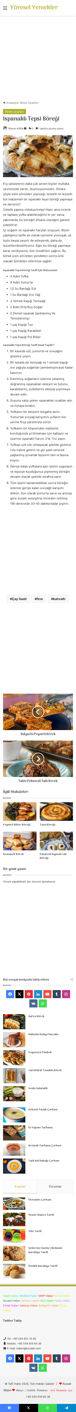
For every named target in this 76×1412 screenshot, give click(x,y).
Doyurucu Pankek (40, 1052)
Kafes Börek (36, 1016)
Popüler (20, 1186)
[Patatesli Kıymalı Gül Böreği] (56, 841)
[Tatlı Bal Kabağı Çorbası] (14, 1166)
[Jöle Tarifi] (14, 1236)
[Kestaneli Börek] (19, 841)
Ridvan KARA (15, 128)
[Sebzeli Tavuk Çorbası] (14, 1114)
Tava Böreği (47, 824)
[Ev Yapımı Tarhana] (14, 1132)
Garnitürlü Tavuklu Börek (45, 1070)
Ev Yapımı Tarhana (40, 1127)
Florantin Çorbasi (39, 1199)
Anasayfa (11, 102)
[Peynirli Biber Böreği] (19, 811)
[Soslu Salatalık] (14, 1093)
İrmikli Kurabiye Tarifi (42, 1266)
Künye (20, 1390)
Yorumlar (55, 1186)
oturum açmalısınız (43, 881)
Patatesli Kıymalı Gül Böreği (53, 856)
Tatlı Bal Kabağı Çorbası (43, 1160)
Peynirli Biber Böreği (16, 824)
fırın (40, 599)
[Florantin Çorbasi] (14, 1203)
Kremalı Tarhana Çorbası (44, 1145)
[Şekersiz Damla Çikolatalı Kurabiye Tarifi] (14, 1253)
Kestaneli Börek (13, 854)
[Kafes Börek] (14, 1021)
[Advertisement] (38, 60)
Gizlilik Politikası (37, 1390)
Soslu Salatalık (38, 1088)
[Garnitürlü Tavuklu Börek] (14, 1075)
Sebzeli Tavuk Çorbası (43, 1109)
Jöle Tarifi (35, 1231)
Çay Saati (19, 599)
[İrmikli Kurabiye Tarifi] (14, 1271)
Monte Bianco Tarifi (41, 1215)
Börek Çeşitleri (29, 102)
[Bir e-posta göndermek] (25, 128)
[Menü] (5, 9)
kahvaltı (59, 599)
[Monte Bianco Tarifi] (14, 1219)
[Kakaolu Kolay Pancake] (14, 1039)
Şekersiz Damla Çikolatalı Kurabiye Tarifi (45, 1250)
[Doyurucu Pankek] (14, 1057)
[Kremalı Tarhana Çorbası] (14, 1149)
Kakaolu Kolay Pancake (43, 1034)
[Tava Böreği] (56, 811)
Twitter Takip (12, 1320)
